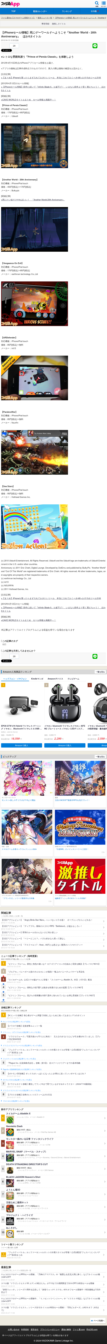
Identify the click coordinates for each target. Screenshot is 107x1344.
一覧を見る (100, 671)
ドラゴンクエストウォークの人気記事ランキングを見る (22, 1045)
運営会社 (34, 1329)
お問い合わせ (14, 1329)
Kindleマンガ (37, 678)
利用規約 (25, 1329)
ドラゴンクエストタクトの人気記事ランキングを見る (22, 1090)
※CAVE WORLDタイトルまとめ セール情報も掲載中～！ (28, 99)
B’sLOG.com (92, 1329)
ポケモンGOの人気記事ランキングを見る (17, 1080)
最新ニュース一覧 (45, 17)
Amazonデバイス (55, 678)
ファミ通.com (79, 1329)
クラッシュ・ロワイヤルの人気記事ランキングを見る (22, 1032)
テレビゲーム (73, 678)
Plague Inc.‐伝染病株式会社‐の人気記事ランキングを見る (22, 1069)
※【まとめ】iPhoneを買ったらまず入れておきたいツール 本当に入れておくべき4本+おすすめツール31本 (51, 77)
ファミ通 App (10, 4)
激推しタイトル (59, 23)
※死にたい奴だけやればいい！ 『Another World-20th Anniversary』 (33, 199)
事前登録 (45, 23)
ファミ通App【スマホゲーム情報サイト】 (18, 17)
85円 (4, 644)
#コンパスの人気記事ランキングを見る (16, 1022)
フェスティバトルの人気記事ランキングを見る (19, 1059)
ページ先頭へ (99, 1320)
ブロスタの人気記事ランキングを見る (16, 1101)
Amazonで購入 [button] (21, 745)
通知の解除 (66, 1329)
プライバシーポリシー (50, 1329)
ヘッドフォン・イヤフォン (15, 678)
